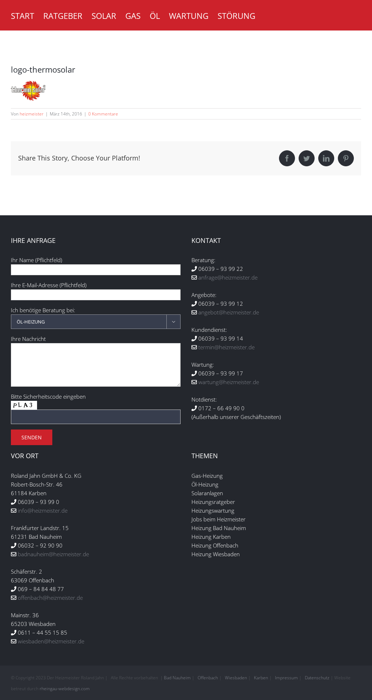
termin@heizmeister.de (226, 347)
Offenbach (208, 678)
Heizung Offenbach (214, 545)
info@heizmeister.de (43, 510)
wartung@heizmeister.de (228, 382)
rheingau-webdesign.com (65, 688)
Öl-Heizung (204, 484)
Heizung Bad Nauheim (218, 528)
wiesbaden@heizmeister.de (51, 641)
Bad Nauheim (177, 678)
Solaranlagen (207, 493)
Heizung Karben (211, 536)
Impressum (286, 678)
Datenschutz (317, 678)
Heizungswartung (212, 510)
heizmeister (32, 114)
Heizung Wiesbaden (215, 554)
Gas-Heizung (207, 475)
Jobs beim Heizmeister (218, 519)
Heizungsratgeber (213, 501)
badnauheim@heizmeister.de (53, 554)
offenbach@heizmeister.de (50, 597)
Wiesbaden (236, 678)
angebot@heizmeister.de (228, 312)
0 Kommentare (103, 114)
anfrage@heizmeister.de (228, 277)
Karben (261, 678)
